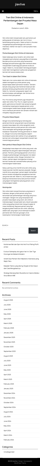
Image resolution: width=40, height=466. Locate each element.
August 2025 (8, 356)
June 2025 (7, 365)
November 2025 (9, 342)
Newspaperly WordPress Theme (23, 462)
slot (20, 63)
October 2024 (9, 402)
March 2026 (8, 323)
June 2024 (7, 421)
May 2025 (7, 370)
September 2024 (10, 407)
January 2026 (8, 333)
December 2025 (9, 337)
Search (5, 225)
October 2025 (9, 347)
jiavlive (20, 4)
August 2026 (8, 300)
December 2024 (9, 393)
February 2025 (9, 384)
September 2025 (10, 351)
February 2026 (9, 328)
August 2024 (8, 412)
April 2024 (7, 430)
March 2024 (8, 435)
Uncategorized (9, 452)
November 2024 (9, 398)
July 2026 (7, 305)
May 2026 (7, 314)
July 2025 (7, 361)
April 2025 (7, 374)
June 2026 (7, 309)
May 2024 (7, 426)
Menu (36, 11)
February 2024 (9, 440)
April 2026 (7, 319)
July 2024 (7, 416)
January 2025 (8, 388)
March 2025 (8, 379)
